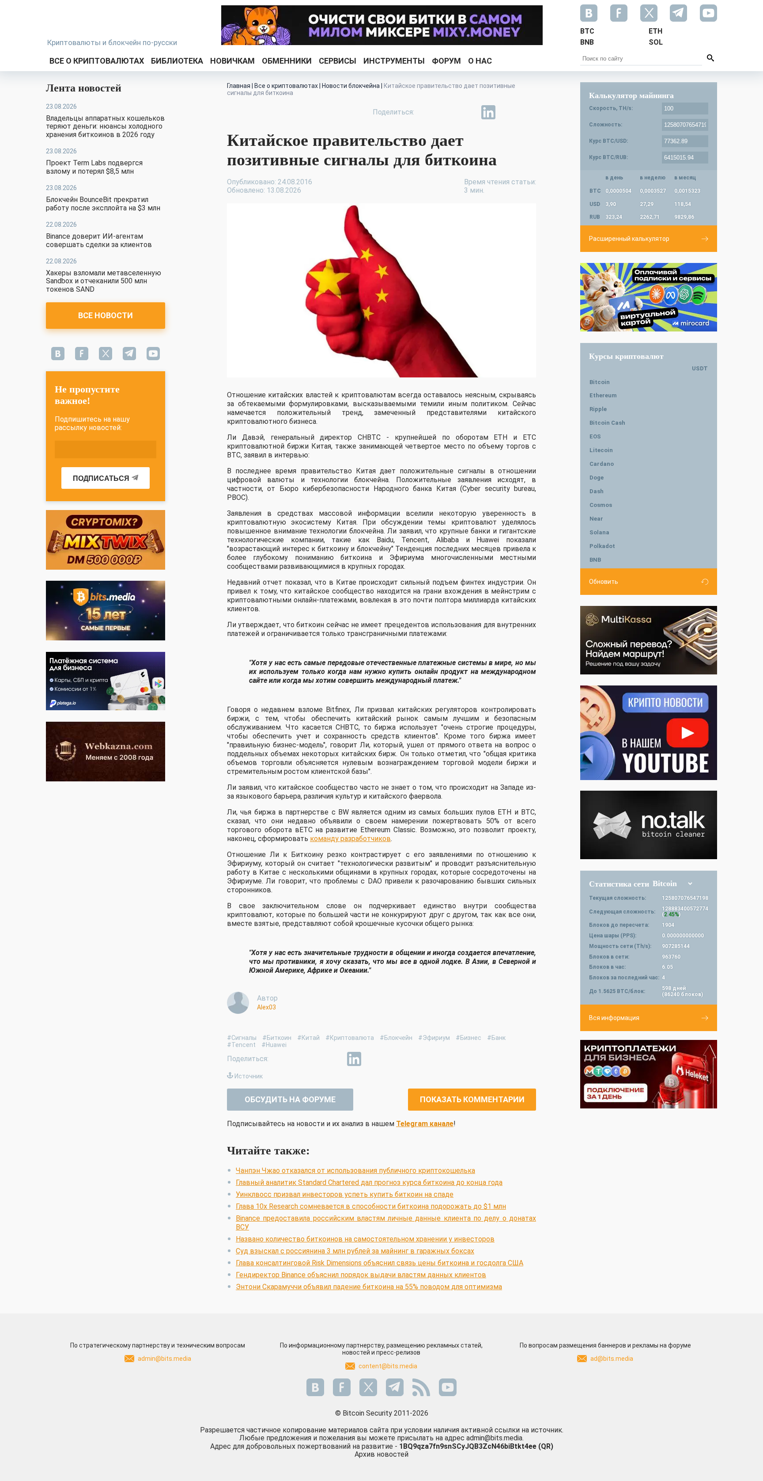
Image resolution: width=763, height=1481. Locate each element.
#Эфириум (434, 1037)
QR (546, 1446)
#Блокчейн (396, 1037)
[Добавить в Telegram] (468, 112)
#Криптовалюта (349, 1037)
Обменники (287, 60)
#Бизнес (468, 1037)
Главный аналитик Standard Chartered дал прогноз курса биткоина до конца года (369, 1182)
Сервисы (337, 60)
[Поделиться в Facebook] (427, 112)
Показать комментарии (472, 1099)
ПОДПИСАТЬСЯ (101, 478)
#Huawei (274, 1044)
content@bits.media (388, 1366)
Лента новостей (83, 88)
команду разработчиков (350, 838)
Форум (446, 60)
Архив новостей (381, 1454)
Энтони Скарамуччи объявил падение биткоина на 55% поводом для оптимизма (369, 1287)
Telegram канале (424, 1123)
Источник (248, 1076)
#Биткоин (276, 1037)
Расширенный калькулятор (629, 238)
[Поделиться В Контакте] (509, 112)
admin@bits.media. (495, 1438)
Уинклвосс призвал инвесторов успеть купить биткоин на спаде (344, 1194)
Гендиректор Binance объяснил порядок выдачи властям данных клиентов (361, 1275)
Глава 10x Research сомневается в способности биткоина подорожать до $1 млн (371, 1206)
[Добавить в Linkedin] (488, 112)
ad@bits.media (611, 1358)
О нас (480, 60)
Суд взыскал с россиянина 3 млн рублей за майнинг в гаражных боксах (355, 1251)
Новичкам (232, 60)
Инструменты (394, 60)
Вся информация (614, 1017)
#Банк (496, 1037)
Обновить (603, 581)
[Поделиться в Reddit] (529, 112)
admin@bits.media (164, 1358)
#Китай (308, 1037)
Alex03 (266, 1007)
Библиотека (177, 60)
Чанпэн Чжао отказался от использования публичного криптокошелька (355, 1170)
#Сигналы (242, 1037)
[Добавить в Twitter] (448, 112)
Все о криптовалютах (96, 60)
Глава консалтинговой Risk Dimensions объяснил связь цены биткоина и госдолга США (379, 1263)
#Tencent (241, 1044)
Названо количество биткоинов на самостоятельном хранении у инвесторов (365, 1239)
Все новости (105, 315)
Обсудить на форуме (290, 1099)
